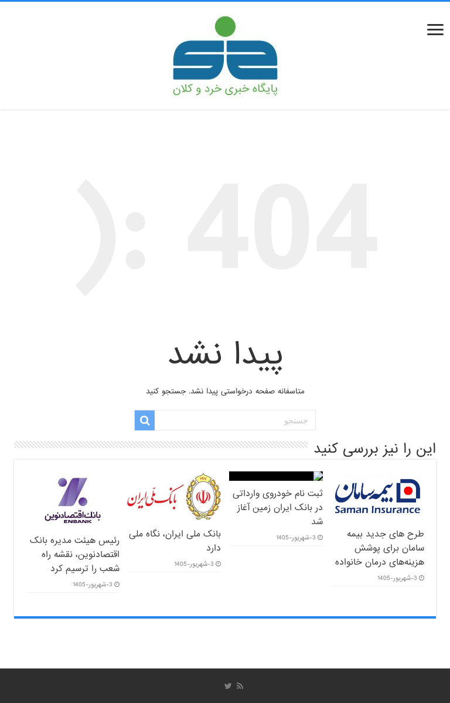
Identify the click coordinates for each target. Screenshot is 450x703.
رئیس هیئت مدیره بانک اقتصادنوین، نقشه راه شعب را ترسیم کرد (75, 555)
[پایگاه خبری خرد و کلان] (225, 53)
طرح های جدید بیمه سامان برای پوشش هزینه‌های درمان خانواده (379, 548)
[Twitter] (228, 686)
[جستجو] (145, 420)
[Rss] (240, 686)
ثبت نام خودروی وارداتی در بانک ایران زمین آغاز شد (278, 508)
